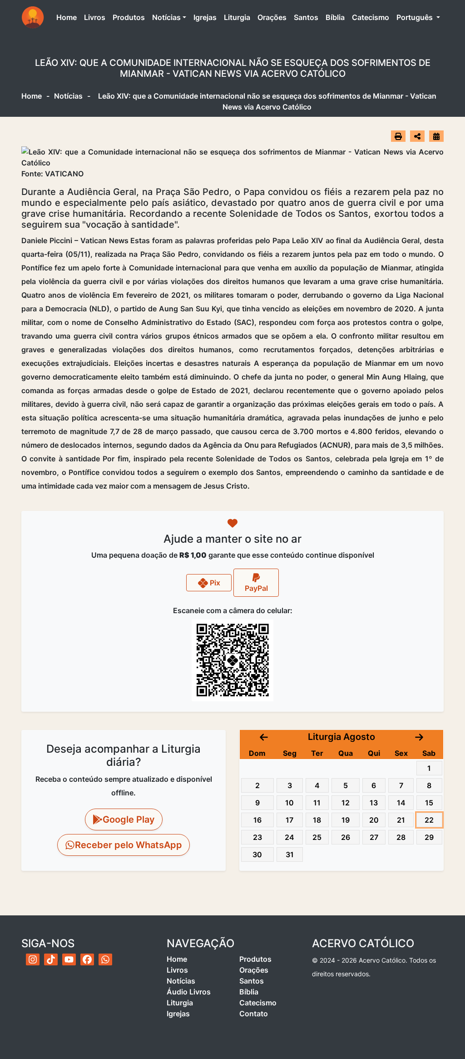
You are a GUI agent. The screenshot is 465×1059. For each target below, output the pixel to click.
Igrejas (205, 17)
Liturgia (237, 17)
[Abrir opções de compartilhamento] (417, 136)
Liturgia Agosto (341, 736)
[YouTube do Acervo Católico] (69, 959)
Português (415, 17)
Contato (253, 1013)
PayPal (256, 588)
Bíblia (335, 17)
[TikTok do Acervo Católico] (51, 959)
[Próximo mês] (419, 736)
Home (68, 17)
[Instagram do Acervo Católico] (33, 959)
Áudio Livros (189, 991)
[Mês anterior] (263, 736)
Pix (214, 582)
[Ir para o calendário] (436, 136)
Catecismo (370, 17)
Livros (94, 17)
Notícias (166, 17)
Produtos (129, 17)
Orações (272, 17)
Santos (306, 17)
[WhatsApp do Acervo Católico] (105, 959)
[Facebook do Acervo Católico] (87, 959)
